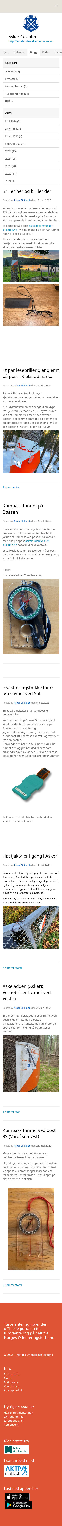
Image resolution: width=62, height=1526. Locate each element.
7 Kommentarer (12, 968)
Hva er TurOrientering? (18, 1412)
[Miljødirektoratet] (31, 1449)
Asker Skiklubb (22, 200)
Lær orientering (14, 1416)
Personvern (11, 1424)
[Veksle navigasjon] (56, 5)
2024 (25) (11, 158)
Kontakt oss (11, 1386)
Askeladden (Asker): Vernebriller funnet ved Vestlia (27, 992)
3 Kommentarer (12, 1285)
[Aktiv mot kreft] (31, 1471)
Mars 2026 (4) (13, 136)
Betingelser (11, 1382)
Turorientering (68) (17, 94)
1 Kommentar (11, 487)
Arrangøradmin (13, 1390)
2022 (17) (11, 173)
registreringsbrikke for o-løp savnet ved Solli (28, 690)
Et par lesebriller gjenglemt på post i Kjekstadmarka (31, 373)
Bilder (46, 52)
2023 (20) (11, 166)
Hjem (5, 52)
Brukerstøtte (12, 1374)
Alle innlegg (12, 71)
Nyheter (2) (12, 79)
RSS (10, 101)
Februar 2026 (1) (15, 144)
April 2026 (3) (13, 129)
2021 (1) (10, 181)
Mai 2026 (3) (12, 121)
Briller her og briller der (27, 191)
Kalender (19, 52)
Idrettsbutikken (13, 1420)
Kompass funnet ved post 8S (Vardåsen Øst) (29, 1133)
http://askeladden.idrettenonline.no (31, 41)
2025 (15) (11, 151)
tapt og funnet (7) (16, 86)
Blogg (34, 52)
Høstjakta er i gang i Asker (30, 856)
